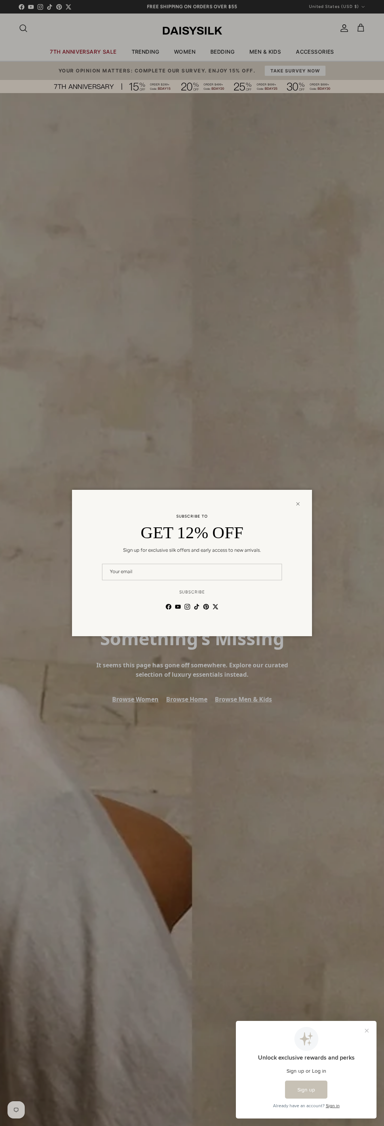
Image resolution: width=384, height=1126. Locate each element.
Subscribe (192, 592)
